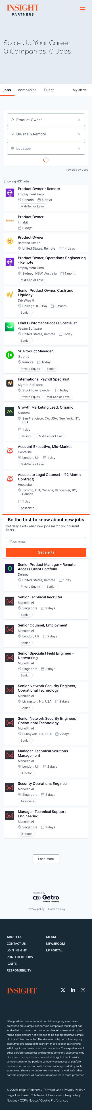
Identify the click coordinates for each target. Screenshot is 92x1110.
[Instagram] (83, 990)
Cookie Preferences (54, 1100)
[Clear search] (79, 120)
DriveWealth (26, 300)
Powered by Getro (77, 169)
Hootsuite (25, 452)
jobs (7, 90)
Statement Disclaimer (47, 1095)
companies (27, 90)
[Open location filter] (79, 148)
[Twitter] (63, 990)
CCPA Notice (29, 1100)
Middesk (24, 413)
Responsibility (19, 970)
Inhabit (23, 222)
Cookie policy (56, 909)
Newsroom (55, 944)
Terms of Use (52, 1090)
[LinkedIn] (73, 990)
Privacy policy (36, 909)
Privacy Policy (74, 1090)
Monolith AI (26, 602)
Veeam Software (30, 328)
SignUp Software (30, 385)
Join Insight (17, 950)
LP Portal (54, 950)
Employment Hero (31, 194)
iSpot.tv (23, 356)
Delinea (23, 574)
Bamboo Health (29, 243)
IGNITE (12, 964)
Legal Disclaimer (18, 1095)
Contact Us (16, 944)
